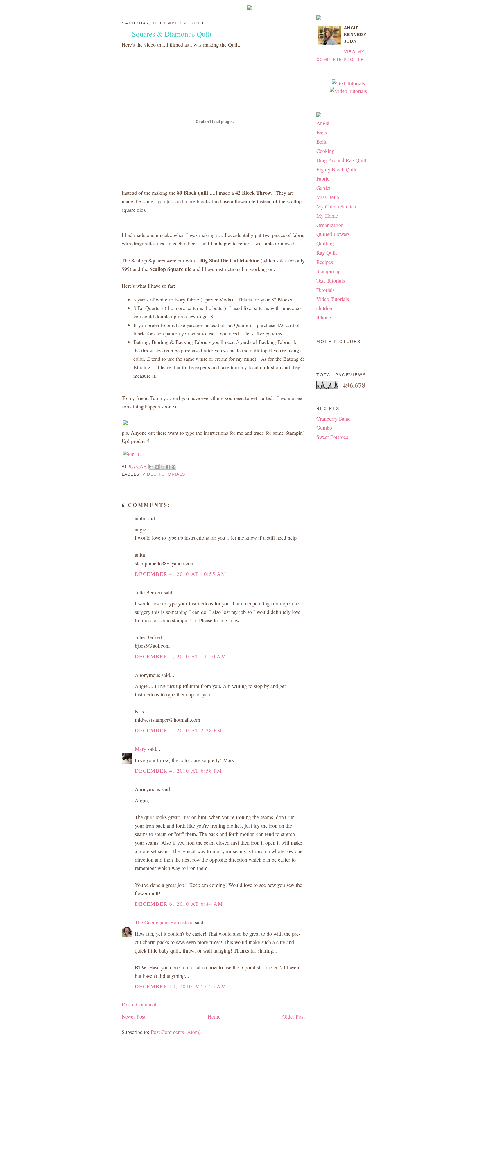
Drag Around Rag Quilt (341, 160)
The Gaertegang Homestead (164, 922)
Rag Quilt (326, 252)
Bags (321, 132)
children (325, 308)
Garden (324, 187)
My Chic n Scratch (336, 206)
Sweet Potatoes (332, 436)
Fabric (322, 178)
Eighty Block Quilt (336, 169)
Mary (140, 748)
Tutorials (325, 289)
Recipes (324, 261)
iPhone (323, 317)
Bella (321, 141)
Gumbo (324, 427)
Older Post (293, 1016)
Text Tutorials (330, 280)
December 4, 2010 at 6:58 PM (178, 770)
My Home (327, 215)
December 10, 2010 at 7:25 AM (180, 986)
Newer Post (134, 1016)
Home (214, 1016)
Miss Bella (327, 197)
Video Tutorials (163, 474)
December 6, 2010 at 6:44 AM (179, 903)
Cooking (325, 150)
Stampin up (328, 271)
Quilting (325, 243)
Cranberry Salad (333, 418)
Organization (330, 224)
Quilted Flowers (333, 234)
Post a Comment (139, 1004)
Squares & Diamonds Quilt (172, 34)
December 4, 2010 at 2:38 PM (178, 730)
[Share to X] (162, 467)
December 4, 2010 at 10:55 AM (180, 573)
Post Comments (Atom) (176, 1031)
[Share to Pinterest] (173, 467)
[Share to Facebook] (168, 467)
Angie (322, 122)
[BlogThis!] (157, 467)
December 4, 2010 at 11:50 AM (180, 656)
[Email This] (151, 467)
